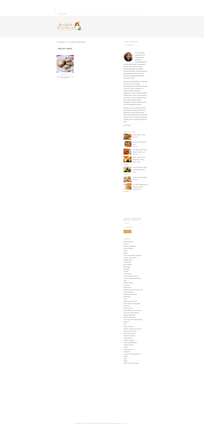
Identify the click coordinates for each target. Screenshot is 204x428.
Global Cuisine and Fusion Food (133, 290)
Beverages (127, 267)
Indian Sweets (128, 338)
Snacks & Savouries (130, 333)
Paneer (126, 356)
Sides (125, 358)
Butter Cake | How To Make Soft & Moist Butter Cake (139, 160)
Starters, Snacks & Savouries (132, 329)
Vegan (125, 361)
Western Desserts (129, 340)
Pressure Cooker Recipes (131, 313)
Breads (126, 253)
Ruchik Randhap (69, 26)
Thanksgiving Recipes (130, 342)
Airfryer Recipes (128, 241)
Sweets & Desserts (129, 335)
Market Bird (125, 423)
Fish (125, 324)
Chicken (126, 271)
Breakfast (126, 269)
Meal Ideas (127, 296)
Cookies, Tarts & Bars (130, 257)
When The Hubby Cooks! (131, 363)
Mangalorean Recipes (130, 294)
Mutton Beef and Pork (130, 301)
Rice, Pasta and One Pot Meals (133, 319)
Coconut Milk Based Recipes (132, 278)
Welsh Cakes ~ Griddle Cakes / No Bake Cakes (65, 77)
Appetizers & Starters (130, 331)
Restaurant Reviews (130, 317)
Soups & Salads (128, 326)
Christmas (127, 285)
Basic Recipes (128, 264)
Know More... (127, 125)
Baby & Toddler (128, 248)
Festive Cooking (128, 283)
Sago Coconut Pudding (140, 177)
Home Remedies (129, 292)
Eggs (125, 280)
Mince (125, 299)
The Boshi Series (129, 345)
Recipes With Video (129, 315)
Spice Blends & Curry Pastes (132, 310)
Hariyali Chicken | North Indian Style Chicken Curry (140, 170)
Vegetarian (127, 351)
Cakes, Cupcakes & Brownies (132, 255)
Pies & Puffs (127, 262)
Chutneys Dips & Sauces (131, 276)
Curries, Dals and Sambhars (132, 354)
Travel (125, 347)
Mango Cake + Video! (139, 134)
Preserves (127, 306)
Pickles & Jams (128, 308)
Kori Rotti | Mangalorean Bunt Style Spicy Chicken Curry (140, 187)
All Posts (126, 244)
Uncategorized (128, 349)
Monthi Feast (127, 287)
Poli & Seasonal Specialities (132, 303)
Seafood (126, 322)
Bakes (125, 251)
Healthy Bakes (128, 260)
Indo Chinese (127, 273)
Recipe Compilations (130, 246)
